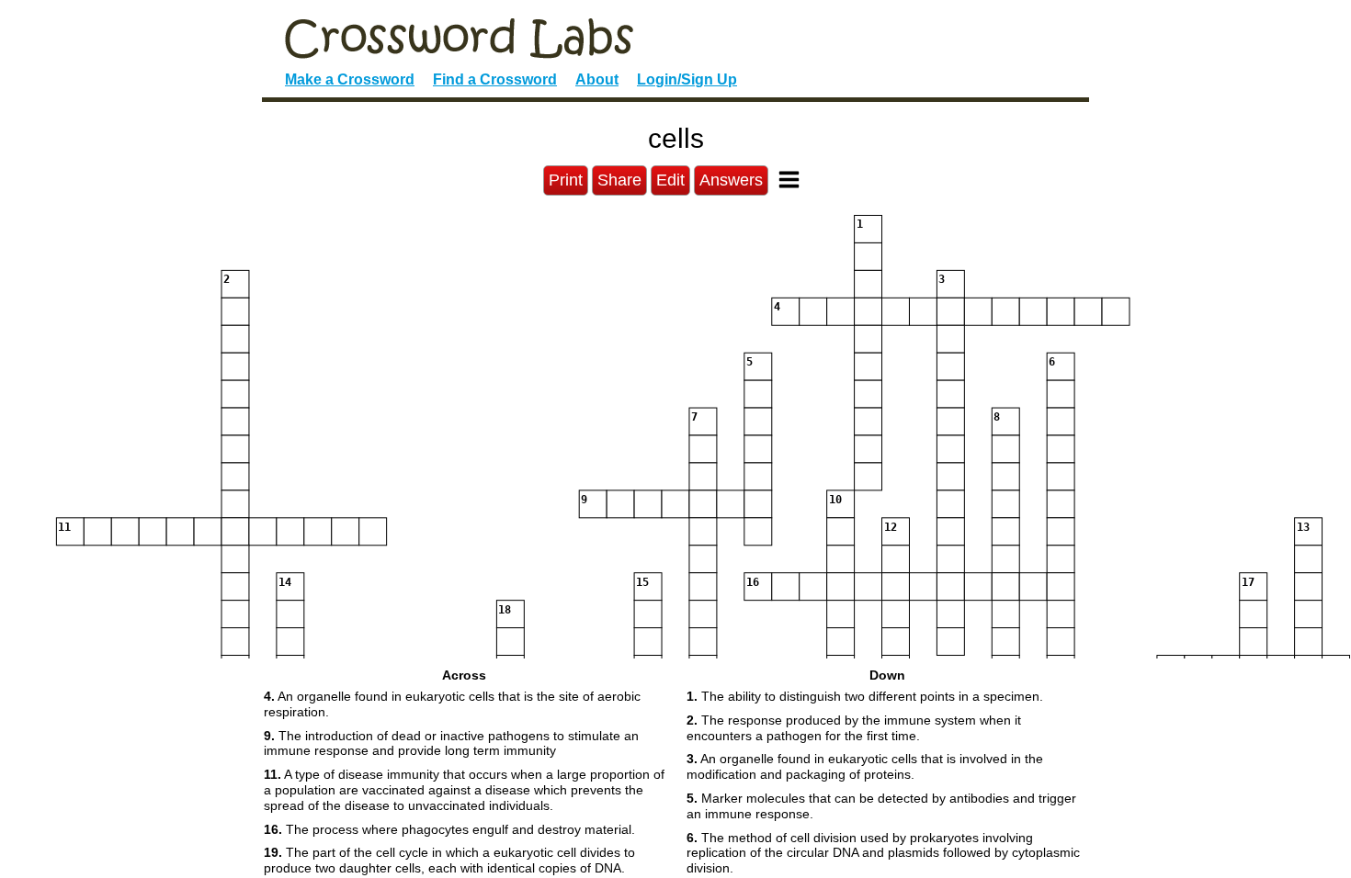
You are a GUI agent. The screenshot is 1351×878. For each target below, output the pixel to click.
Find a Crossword (495, 79)
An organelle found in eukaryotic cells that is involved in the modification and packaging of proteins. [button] (865, 766)
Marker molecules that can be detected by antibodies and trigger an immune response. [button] (881, 806)
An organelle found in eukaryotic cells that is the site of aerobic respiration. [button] (452, 704)
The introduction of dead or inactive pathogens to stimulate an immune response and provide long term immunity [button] (451, 743)
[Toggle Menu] (789, 179)
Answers (731, 180)
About (597, 79)
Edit (670, 180)
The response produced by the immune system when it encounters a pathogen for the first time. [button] (854, 728)
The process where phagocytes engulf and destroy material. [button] (449, 829)
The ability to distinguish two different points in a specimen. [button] (865, 696)
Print (566, 180)
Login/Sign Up (687, 79)
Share (619, 180)
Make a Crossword (349, 79)
